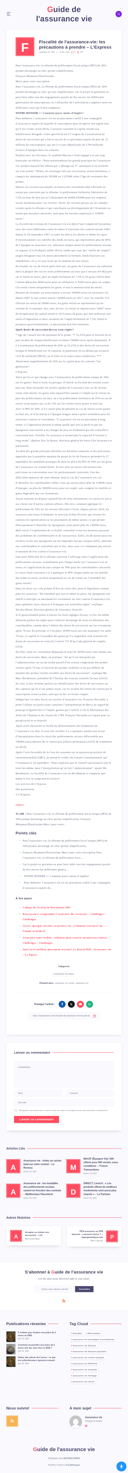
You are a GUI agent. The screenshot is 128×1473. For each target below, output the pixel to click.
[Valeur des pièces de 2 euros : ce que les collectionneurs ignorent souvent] (11, 1361)
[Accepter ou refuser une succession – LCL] (33, 1236)
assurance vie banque (84, 1345)
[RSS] (64, 1300)
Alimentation (94, 1333)
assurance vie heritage (85, 1375)
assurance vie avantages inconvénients (93, 1339)
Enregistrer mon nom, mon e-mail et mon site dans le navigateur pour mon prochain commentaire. (63, 1110)
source (20, 804)
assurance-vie (32, 86)
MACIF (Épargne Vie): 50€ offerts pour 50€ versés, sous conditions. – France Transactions (101, 1164)
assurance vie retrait (64, 974)
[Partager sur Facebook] (62, 1004)
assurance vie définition (85, 1363)
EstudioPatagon (73, 1465)
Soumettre (84, 1289)
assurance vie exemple (85, 1369)
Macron (67, 155)
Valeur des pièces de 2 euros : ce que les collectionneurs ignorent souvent (36, 1358)
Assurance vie (93, 1417)
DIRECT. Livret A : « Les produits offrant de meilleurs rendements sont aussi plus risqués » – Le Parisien (100, 1188)
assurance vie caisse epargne (88, 1357)
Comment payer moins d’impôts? (63, 113)
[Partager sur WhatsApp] (89, 1004)
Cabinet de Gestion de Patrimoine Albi (46, 907)
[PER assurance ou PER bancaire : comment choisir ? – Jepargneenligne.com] (94, 1236)
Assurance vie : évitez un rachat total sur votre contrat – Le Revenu (42, 1164)
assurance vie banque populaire (90, 1351)
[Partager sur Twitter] (71, 1004)
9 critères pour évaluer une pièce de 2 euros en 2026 (37, 1334)
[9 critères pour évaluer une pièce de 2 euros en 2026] (11, 1336)
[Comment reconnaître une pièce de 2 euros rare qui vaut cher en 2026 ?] (11, 1349)
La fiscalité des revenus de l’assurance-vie (41, 224)
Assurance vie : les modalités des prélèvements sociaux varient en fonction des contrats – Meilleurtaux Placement (42, 1188)
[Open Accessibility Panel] (121, 1466)
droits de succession (92, 683)
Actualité (77, 1333)
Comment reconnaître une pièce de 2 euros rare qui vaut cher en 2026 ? (36, 1346)
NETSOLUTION (71, 1458)
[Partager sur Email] (80, 1004)
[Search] (119, 14)
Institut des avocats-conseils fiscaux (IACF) (81, 678)
